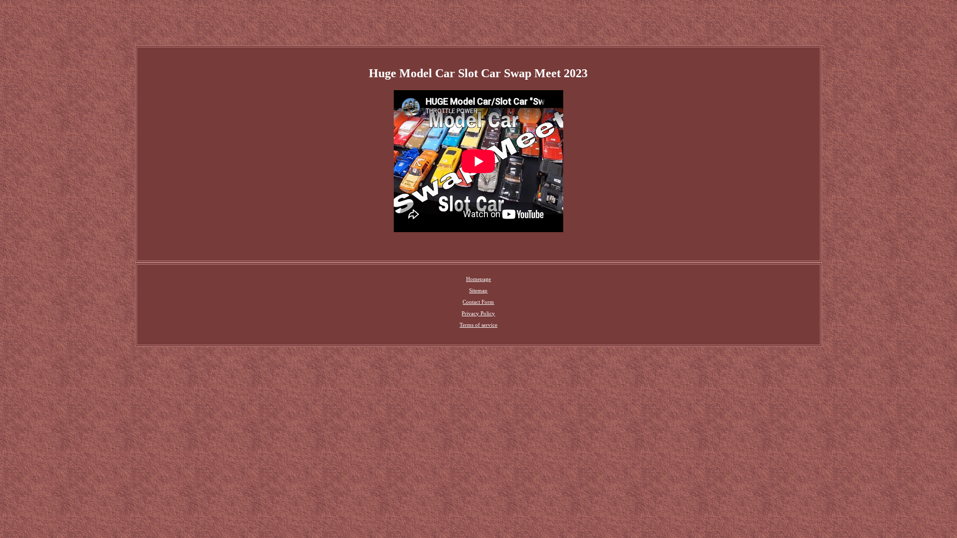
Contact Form (478, 302)
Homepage (478, 279)
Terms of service (478, 325)
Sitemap (478, 290)
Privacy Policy (478, 313)
